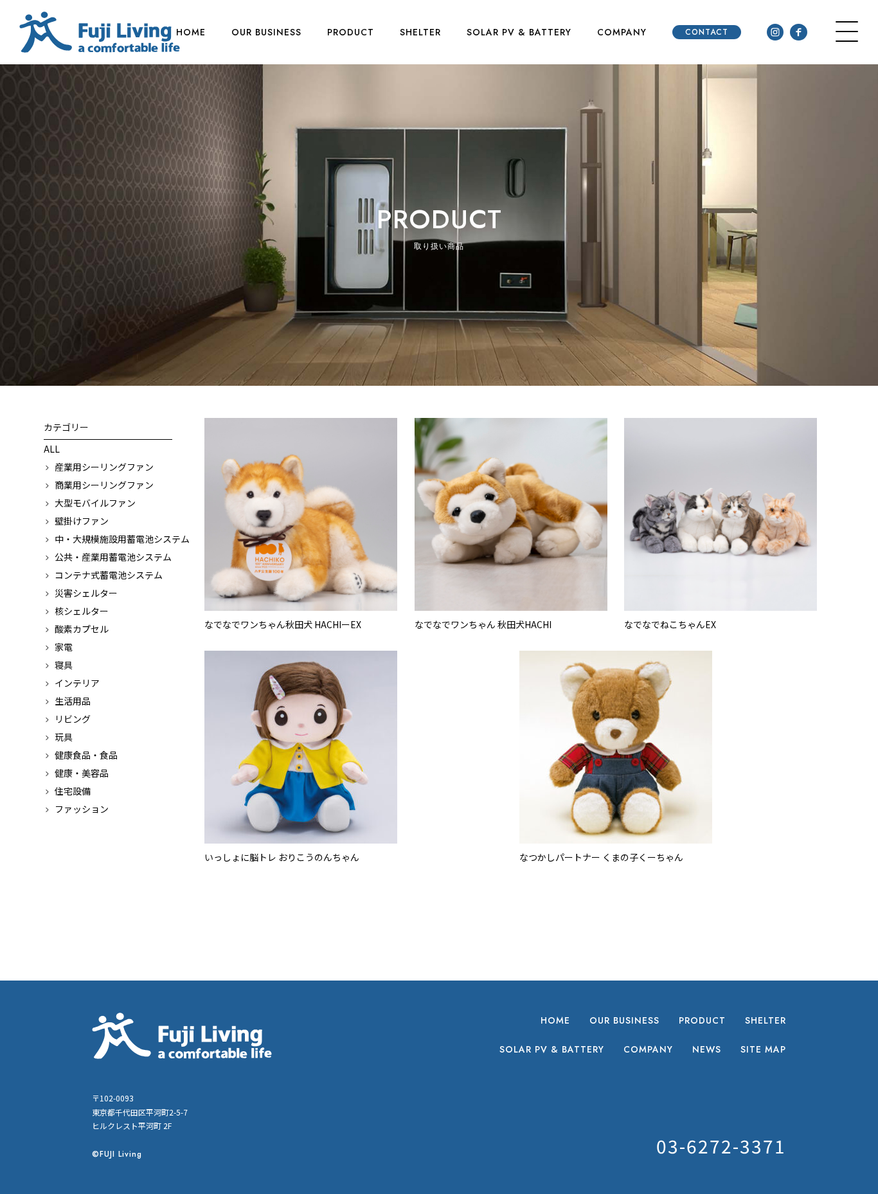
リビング (73, 718)
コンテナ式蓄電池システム (109, 574)
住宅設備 (73, 790)
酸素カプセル (82, 628)
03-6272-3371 (721, 1146)
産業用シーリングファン (104, 466)
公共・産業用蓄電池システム (113, 556)
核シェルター (82, 610)
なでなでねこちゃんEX (670, 624)
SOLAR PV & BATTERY (519, 32)
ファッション (82, 808)
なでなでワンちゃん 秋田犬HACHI (483, 624)
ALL (52, 448)
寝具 (64, 664)
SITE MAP (763, 1049)
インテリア (77, 682)
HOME (191, 32)
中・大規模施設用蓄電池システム (113, 538)
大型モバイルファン (95, 502)
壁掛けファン (82, 520)
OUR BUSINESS (266, 32)
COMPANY (622, 32)
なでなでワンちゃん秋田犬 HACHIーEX (282, 624)
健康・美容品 (82, 772)
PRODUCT (350, 32)
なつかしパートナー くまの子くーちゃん (601, 857)
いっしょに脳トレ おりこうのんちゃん (281, 857)
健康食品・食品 (86, 754)
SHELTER (420, 32)
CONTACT (706, 32)
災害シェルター (86, 592)
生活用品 (73, 700)
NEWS (706, 1049)
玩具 (64, 736)
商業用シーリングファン (104, 484)
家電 (64, 646)
